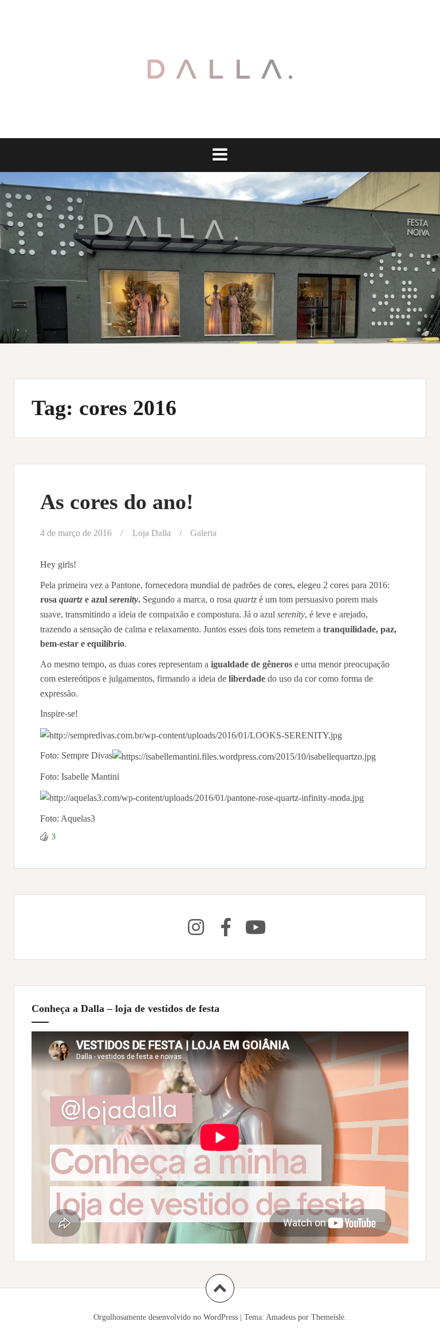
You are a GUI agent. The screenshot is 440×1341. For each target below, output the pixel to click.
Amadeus (281, 1317)
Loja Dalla (151, 533)
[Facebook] (225, 927)
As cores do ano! (117, 502)
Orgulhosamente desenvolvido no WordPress (165, 1317)
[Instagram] (196, 927)
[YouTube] (255, 927)
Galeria (203, 533)
